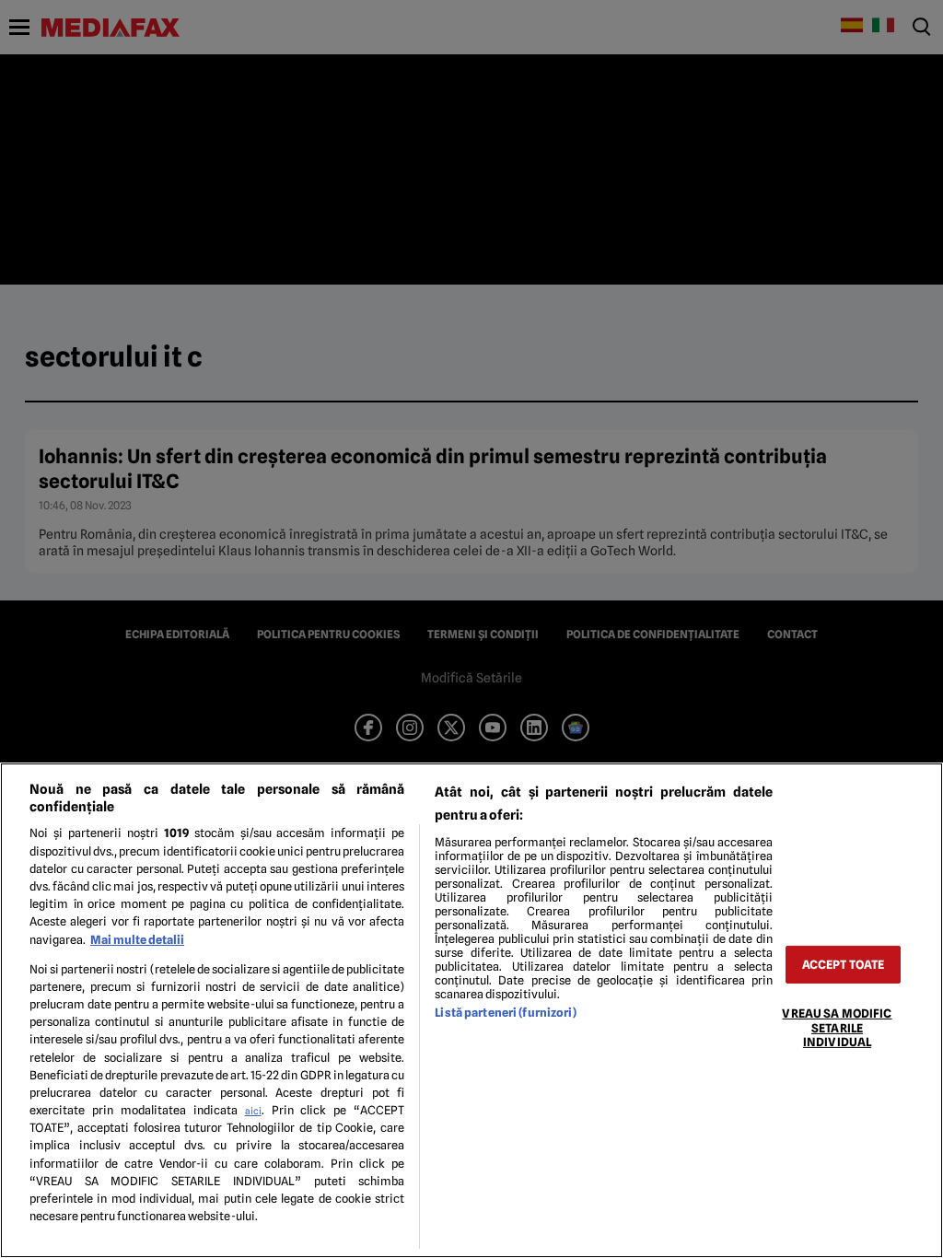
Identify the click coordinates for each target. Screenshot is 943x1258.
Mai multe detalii (137, 940)
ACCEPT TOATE (843, 965)
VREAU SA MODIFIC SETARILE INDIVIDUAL (836, 1028)
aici (253, 1110)
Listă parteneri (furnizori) (505, 1012)
